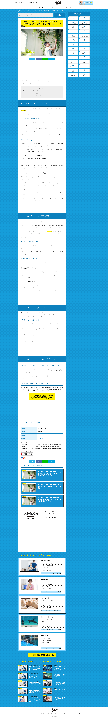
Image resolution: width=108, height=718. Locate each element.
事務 (84, 62)
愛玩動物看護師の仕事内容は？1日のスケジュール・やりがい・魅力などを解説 (35, 683)
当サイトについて (37, 713)
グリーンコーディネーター (28, 10)
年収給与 (54, 573)
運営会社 (52, 713)
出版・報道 (73, 36)
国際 (73, 58)
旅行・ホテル (84, 23)
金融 (84, 58)
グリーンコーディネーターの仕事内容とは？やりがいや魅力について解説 (49, 486)
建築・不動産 (73, 62)
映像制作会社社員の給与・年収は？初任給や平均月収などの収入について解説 (59, 668)
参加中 (78, 713)
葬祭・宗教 (73, 75)
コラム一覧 (68, 7)
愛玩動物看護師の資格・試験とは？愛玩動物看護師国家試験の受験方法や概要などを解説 (34, 668)
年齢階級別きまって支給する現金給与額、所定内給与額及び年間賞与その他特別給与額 (41, 448)
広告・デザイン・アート (73, 49)
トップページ (40, 7)
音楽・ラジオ (73, 40)
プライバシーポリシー (58, 713)
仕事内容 (59, 573)
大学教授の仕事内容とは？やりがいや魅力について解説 (59, 690)
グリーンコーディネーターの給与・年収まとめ (33, 95)
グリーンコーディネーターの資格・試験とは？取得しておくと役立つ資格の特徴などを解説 (49, 499)
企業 (84, 71)
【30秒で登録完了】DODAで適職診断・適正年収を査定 (42, 397)
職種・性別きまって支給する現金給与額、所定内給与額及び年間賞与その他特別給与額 (41, 444)
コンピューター (84, 49)
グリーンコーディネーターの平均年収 (31, 93)
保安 (73, 53)
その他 (84, 75)
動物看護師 (44, 579)
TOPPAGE (20, 10)
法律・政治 (84, 53)
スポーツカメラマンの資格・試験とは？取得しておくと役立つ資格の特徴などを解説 (59, 675)
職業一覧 (42, 713)
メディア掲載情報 (72, 713)
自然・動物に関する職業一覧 (43, 655)
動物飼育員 (44, 635)
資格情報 (48, 573)
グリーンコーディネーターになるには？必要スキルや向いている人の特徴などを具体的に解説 (49, 473)
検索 (60, 15)
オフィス (84, 66)
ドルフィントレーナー (48, 617)
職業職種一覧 (55, 7)
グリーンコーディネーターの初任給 (31, 90)
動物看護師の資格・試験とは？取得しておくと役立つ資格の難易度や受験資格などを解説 (34, 699)
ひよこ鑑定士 (45, 598)
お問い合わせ (66, 713)
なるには (43, 573)
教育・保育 (84, 27)
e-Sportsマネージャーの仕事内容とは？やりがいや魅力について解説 (59, 698)
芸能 (84, 40)
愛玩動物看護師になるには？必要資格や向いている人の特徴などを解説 (34, 691)
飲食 (73, 27)
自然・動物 (40, 438)
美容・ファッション (73, 23)
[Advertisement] (42, 69)
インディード (30, 237)
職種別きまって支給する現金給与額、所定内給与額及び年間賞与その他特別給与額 (40, 446)
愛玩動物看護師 (45, 560)
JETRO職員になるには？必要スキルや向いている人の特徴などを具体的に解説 (59, 683)
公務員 (73, 71)
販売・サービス (73, 66)
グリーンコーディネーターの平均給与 (31, 92)
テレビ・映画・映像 (84, 36)
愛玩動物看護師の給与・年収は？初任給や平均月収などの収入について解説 (34, 676)
